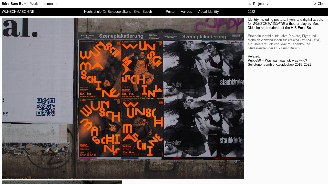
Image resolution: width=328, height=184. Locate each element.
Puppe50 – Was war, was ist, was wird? (277, 60)
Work (34, 4)
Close (320, 4)
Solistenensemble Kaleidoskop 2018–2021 (279, 64)
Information (50, 4)
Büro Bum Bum (14, 4)
